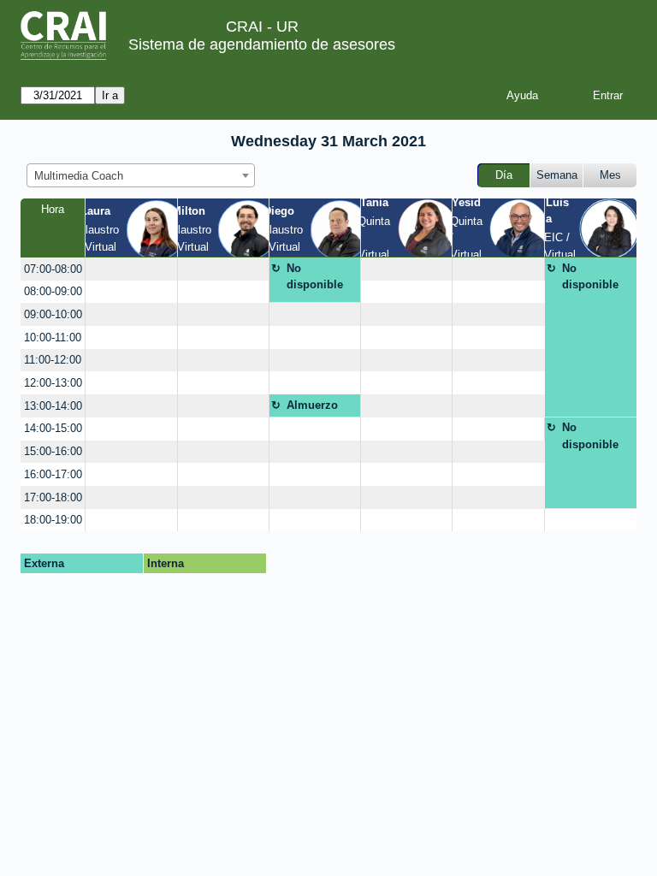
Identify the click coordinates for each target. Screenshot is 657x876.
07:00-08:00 (53, 269)
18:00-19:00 (53, 519)
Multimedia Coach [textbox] (78, 175)
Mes (610, 175)
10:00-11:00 (52, 337)
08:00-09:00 (53, 291)
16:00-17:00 (53, 474)
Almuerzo (312, 405)
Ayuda (522, 95)
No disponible (315, 277)
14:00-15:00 (53, 428)
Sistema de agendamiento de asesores (261, 44)
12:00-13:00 (53, 382)
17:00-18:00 (53, 497)
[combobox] (141, 175)
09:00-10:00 (53, 314)
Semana (556, 175)
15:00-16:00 (53, 451)
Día (503, 175)
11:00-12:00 (52, 359)
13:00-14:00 (53, 406)
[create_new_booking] (131, 269)
